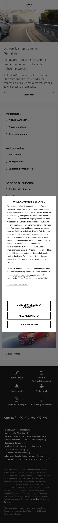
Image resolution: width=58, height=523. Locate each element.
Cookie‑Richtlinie (21, 275)
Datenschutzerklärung (17, 284)
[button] (29, 306)
